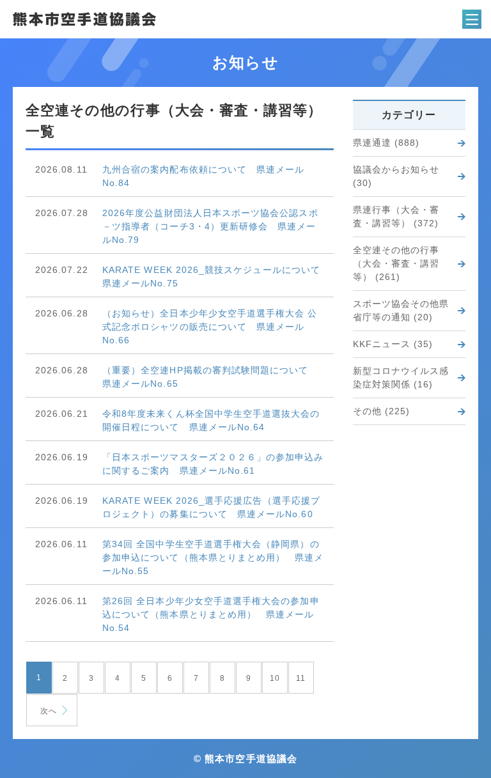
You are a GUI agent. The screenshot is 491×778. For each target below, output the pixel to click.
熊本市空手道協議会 (84, 19)
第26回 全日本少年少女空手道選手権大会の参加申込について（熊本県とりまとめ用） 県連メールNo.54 (211, 614)
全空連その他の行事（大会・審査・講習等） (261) (396, 263)
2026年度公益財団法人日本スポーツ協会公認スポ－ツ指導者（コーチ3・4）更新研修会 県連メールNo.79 (210, 226)
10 (275, 678)
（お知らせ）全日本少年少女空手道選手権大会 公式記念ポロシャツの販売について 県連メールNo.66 (210, 326)
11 (301, 678)
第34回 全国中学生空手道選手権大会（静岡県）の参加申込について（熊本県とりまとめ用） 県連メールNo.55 (213, 557)
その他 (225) (381, 411)
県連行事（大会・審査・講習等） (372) (396, 216)
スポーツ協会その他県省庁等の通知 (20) (401, 310)
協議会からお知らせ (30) (396, 176)
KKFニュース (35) (393, 344)
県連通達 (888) (386, 142)
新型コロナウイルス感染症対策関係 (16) (401, 377)
